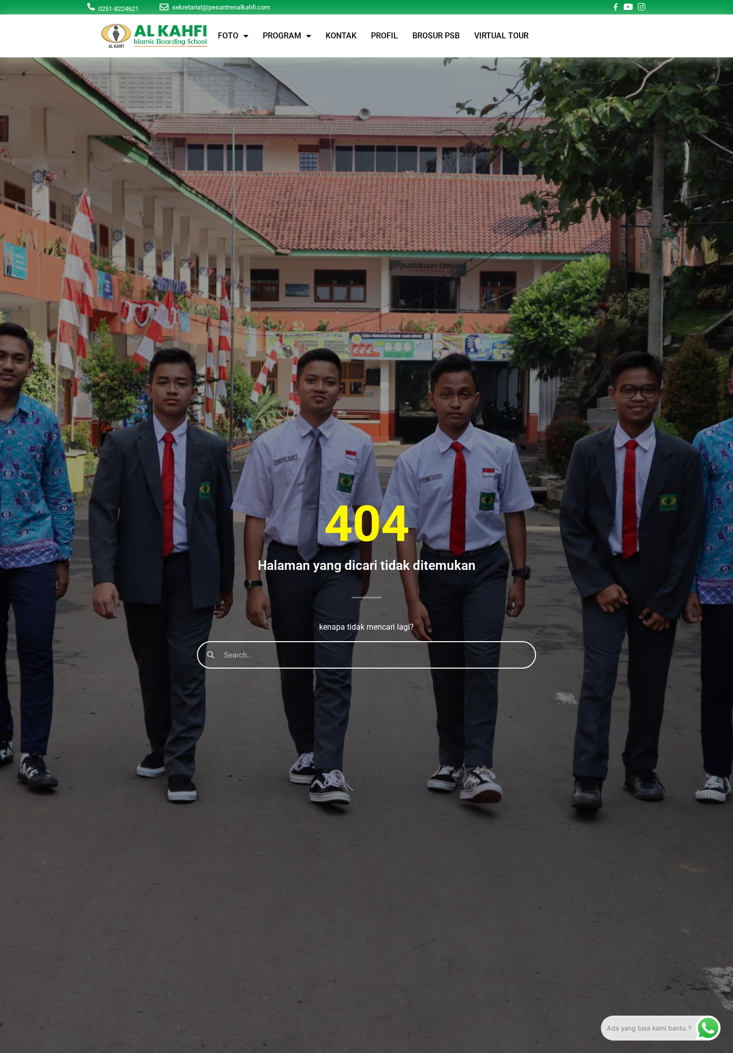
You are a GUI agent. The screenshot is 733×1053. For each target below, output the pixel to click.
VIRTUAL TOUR (501, 35)
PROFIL (384, 35)
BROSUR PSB (436, 35)
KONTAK (341, 35)
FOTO (228, 35)
